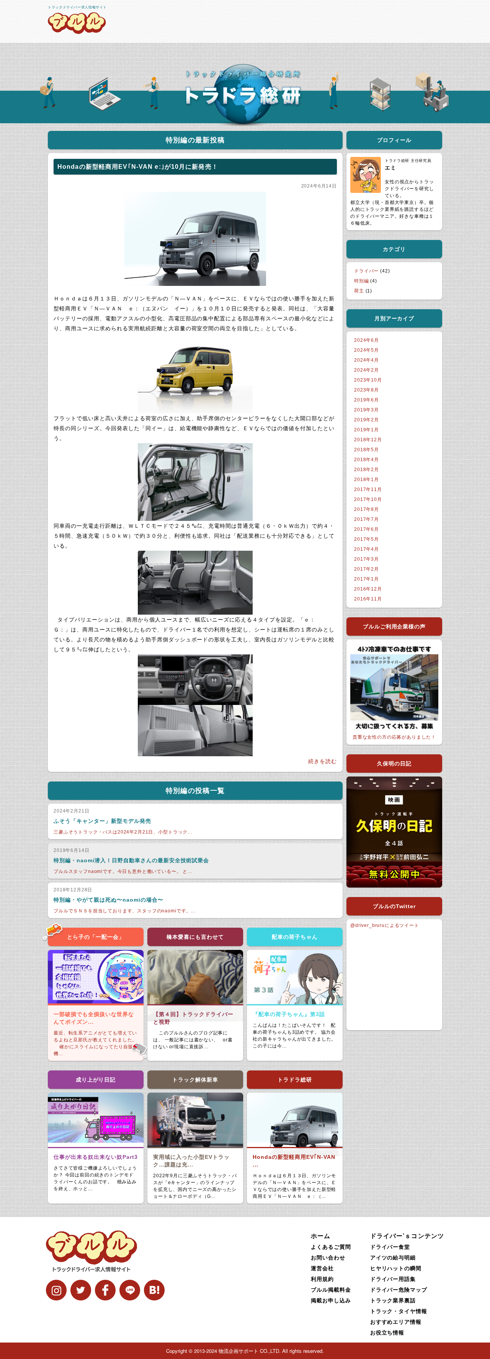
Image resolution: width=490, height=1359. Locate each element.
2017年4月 (366, 549)
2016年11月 (368, 599)
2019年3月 (366, 410)
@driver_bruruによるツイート (384, 925)
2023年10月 (368, 380)
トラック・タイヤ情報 (399, 1311)
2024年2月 (366, 370)
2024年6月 (366, 340)
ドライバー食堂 (390, 1246)
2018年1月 (366, 479)
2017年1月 (366, 579)
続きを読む (322, 761)
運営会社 (322, 1268)
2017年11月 (368, 489)
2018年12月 (368, 439)
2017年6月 (366, 529)
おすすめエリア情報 (396, 1321)
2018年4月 (366, 459)
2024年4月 (366, 360)
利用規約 (322, 1278)
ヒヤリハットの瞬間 (396, 1268)
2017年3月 (366, 559)
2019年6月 (366, 400)
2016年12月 (368, 589)
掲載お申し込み (331, 1300)
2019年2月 (366, 420)
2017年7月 (366, 519)
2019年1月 (366, 429)
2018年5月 (366, 449)
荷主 (359, 291)
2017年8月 (366, 509)
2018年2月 (366, 469)
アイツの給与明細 (393, 1257)
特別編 (361, 281)
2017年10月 (368, 499)
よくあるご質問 (331, 1246)
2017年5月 (366, 539)
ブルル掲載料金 (331, 1289)
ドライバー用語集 (393, 1278)
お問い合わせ (328, 1257)
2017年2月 (366, 569)
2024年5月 (366, 350)
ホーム (320, 1235)
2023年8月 (366, 390)
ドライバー (366, 271)
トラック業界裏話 (393, 1300)
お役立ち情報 (387, 1332)
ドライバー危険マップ (399, 1289)
